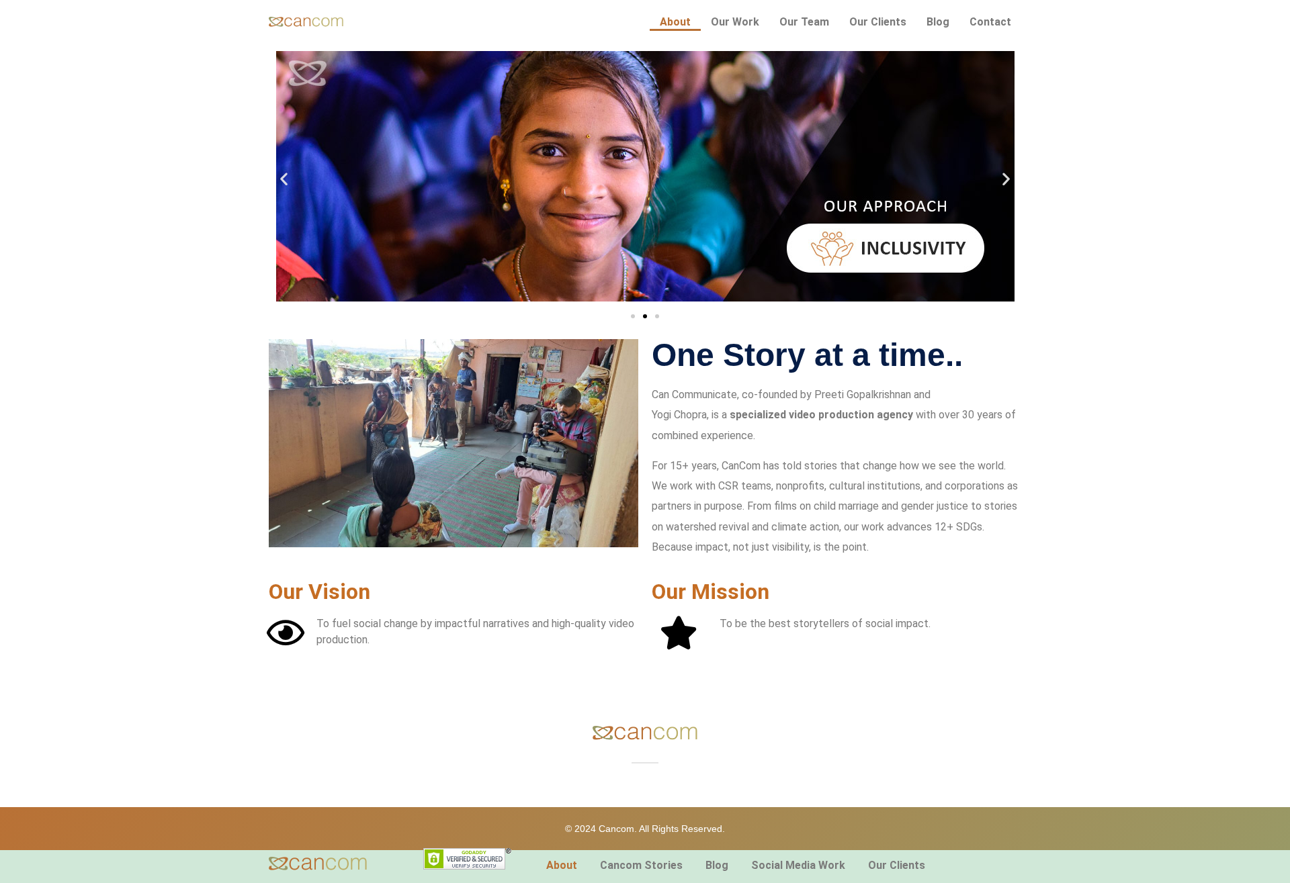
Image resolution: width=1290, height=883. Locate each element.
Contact (990, 21)
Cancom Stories (641, 865)
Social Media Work (798, 865)
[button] (283, 178)
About (675, 21)
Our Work (735, 21)
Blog (938, 21)
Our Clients (877, 21)
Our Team (804, 21)
